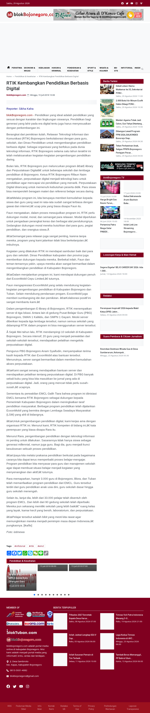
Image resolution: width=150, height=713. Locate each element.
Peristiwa (17, 68)
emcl (41, 545)
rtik (32, 545)
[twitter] (127, 3)
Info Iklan (40, 707)
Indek (137, 68)
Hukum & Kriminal (56, 69)
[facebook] (122, 3)
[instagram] (136, 3)
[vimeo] (141, 3)
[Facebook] (8, 686)
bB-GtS (116, 69)
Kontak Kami (51, 707)
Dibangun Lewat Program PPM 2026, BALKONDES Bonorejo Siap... (128, 134)
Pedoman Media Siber (23, 707)
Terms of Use (77, 707)
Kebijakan (44, 68)
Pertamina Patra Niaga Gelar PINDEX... (108, 228)
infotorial (20, 545)
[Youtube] (21, 686)
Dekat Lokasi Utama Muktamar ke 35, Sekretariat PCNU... (129, 89)
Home (9, 76)
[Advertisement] (75, 43)
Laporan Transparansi (133, 707)
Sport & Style (91, 69)
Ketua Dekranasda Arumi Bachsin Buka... (132, 199)
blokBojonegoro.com (16, 95)
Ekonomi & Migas (29, 69)
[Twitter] (15, 686)
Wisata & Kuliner (104, 69)
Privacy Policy (91, 707)
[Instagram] (27, 686)
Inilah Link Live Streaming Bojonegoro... (130, 228)
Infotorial (127, 68)
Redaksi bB (64, 707)
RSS (10, 706)
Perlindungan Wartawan (110, 707)
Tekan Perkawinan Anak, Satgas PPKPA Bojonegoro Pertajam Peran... (129, 149)
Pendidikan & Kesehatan (74, 69)
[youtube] (131, 3)
